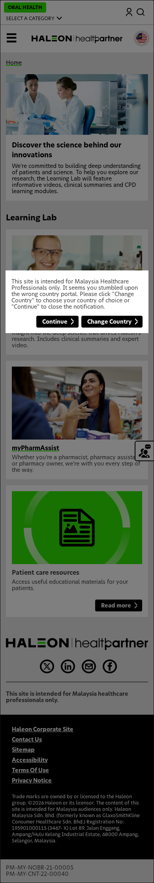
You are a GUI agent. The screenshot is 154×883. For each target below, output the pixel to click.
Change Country (109, 322)
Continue (55, 322)
